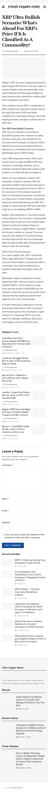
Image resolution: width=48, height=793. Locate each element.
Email (5, 510)
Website (6, 522)
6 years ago (21, 645)
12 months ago (22, 630)
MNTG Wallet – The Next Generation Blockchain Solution (27, 592)
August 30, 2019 (10, 370)
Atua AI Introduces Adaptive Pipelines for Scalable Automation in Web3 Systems (29, 624)
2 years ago (21, 566)
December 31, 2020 (11, 353)
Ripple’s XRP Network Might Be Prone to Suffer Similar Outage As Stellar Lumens (16, 412)
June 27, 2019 (9, 387)
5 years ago (21, 598)
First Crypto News (15, 788)
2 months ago (22, 616)
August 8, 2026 (24, 768)
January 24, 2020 (31, 51)
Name (5, 498)
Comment (7, 465)
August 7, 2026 (24, 737)
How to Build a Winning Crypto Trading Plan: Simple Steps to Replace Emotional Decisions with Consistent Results (30, 759)
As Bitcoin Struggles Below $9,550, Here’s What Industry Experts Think (16, 361)
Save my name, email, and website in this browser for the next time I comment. (24, 536)
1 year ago (20, 584)
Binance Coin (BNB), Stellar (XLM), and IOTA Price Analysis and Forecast (16, 429)
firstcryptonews (11, 51)
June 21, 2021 (22, 709)
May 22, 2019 (8, 421)
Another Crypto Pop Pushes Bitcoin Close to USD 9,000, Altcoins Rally (16, 395)
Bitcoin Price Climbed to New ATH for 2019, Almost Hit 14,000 (15, 378)
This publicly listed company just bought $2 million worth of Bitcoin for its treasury (30, 639)
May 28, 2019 (8, 404)
